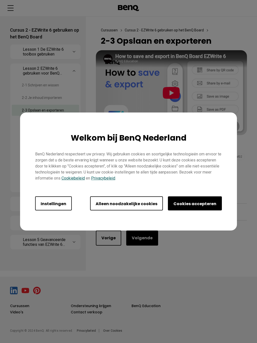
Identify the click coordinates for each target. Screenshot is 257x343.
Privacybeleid (103, 178)
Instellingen (53, 204)
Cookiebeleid (73, 178)
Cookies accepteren (194, 204)
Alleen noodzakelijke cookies (126, 204)
